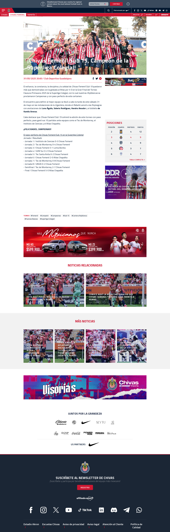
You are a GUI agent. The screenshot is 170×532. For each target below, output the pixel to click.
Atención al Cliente (113, 524)
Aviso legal (93, 524)
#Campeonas (56, 215)
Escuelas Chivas (51, 524)
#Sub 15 (66, 215)
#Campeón (44, 215)
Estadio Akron (31, 524)
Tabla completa (136, 159)
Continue (116, 4)
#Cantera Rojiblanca (79, 215)
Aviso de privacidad (73, 524)
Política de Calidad (136, 526)
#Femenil (34, 215)
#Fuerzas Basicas (31, 219)
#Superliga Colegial (47, 219)
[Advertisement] (63, 192)
